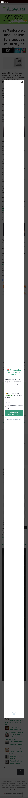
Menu (6, 2)
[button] (2, 2)
